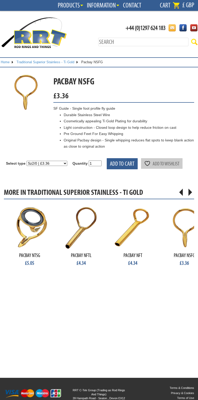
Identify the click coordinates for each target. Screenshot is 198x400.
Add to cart (122, 163)
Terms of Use (185, 397)
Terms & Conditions (182, 387)
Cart (165, 5)
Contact (132, 5)
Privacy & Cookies (182, 393)
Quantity (80, 163)
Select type (16, 163)
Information (101, 5)
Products (69, 5)
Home (5, 62)
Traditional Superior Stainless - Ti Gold (45, 62)
